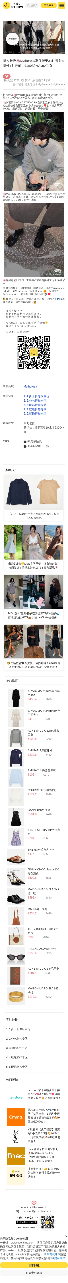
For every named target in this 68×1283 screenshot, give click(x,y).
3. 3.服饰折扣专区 (35, 404)
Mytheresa (58, 84)
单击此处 (52, 1254)
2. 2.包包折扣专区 (35, 400)
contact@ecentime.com (38, 1211)
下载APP (48, 5)
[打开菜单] (61, 5)
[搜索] (27, 5)
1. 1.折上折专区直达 (36, 396)
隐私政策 (59, 1258)
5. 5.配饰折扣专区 (35, 413)
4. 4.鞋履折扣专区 (35, 409)
